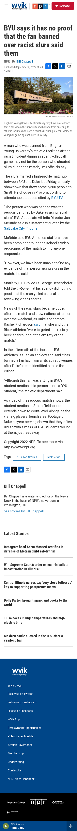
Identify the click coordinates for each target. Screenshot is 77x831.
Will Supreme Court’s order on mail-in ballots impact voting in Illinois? (36, 567)
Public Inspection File (21, 736)
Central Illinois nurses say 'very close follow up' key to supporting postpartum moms (38, 584)
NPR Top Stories (27, 457)
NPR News (53, 457)
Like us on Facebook (20, 710)
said (37, 324)
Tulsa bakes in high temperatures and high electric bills (34, 620)
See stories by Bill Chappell (24, 511)
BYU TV (56, 198)
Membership (16, 753)
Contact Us (15, 770)
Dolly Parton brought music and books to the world (36, 602)
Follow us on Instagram (22, 702)
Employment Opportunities (24, 727)
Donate (64, 6)
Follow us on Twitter (20, 693)
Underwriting (16, 762)
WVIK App (14, 719)
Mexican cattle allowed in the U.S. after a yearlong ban (33, 638)
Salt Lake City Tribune (21, 228)
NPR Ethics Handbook (21, 779)
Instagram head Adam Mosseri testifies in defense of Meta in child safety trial (34, 549)
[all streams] (72, 826)
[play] (6, 826)
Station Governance (20, 745)
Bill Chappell (24, 61)
